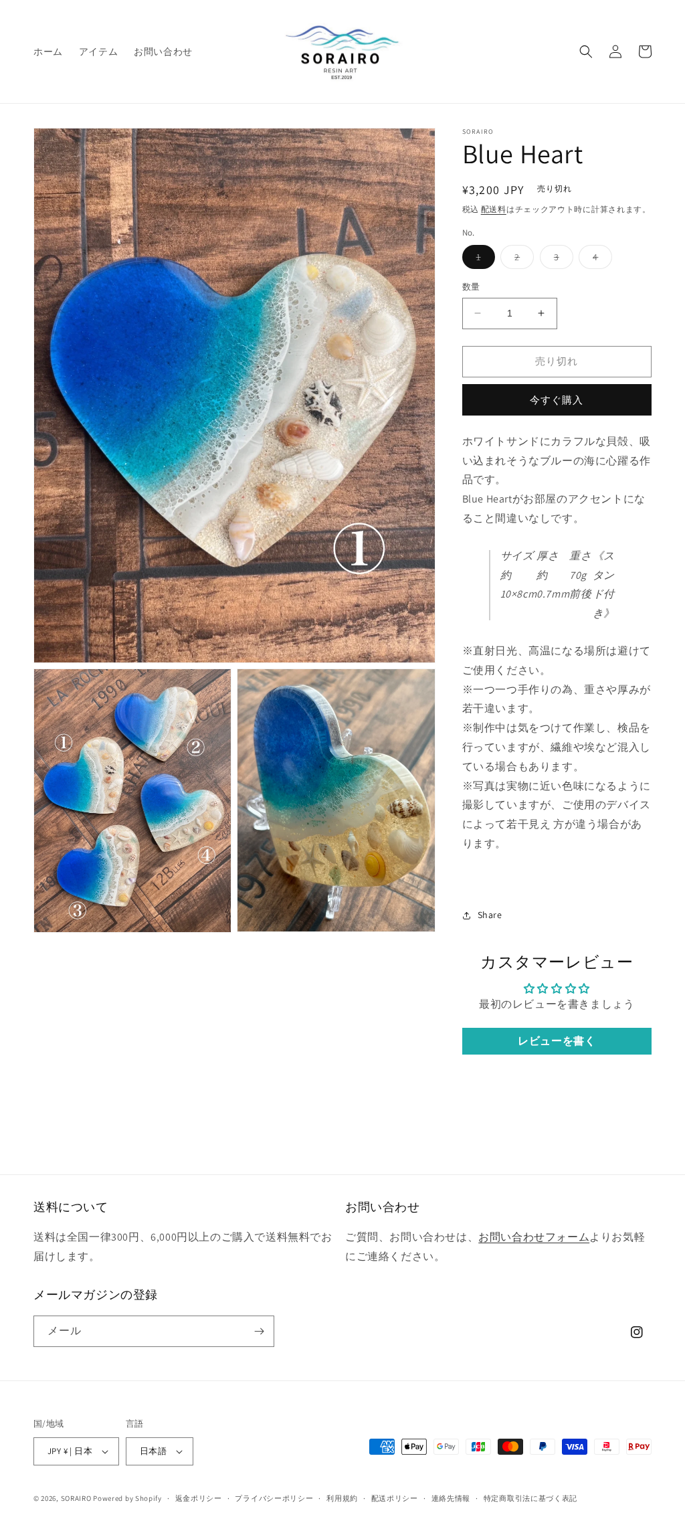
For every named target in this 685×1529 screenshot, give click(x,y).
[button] (586, 51)
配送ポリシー (394, 1498)
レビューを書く (556, 1041)
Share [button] (490, 915)
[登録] (259, 1331)
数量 (471, 286)
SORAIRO (76, 1498)
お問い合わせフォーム (533, 1237)
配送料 (493, 209)
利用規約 (342, 1498)
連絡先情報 (451, 1498)
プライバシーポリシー (274, 1498)
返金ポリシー (198, 1498)
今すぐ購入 (556, 399)
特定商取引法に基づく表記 (530, 1498)
